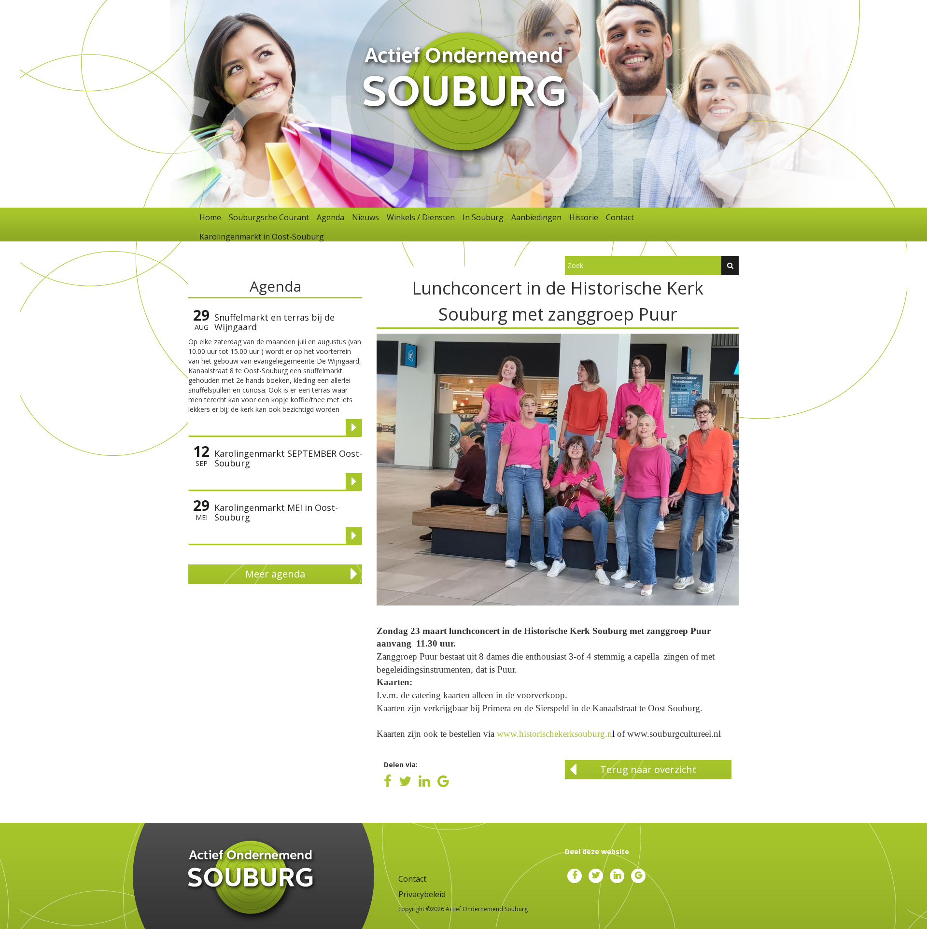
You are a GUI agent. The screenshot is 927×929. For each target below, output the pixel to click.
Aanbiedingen (536, 217)
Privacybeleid (422, 894)
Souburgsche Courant (269, 217)
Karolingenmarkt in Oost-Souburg (261, 236)
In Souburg (483, 217)
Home (210, 217)
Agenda (330, 217)
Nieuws (365, 217)
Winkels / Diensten (421, 217)
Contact (620, 217)
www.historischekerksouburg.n (554, 734)
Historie (583, 217)
